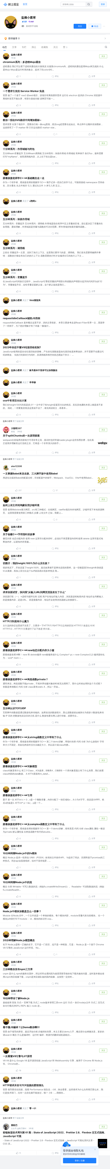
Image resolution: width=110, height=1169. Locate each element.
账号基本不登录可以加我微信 (43, 370)
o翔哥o (32, 201)
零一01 (32, 1108)
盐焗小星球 (16, 54)
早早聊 (32, 382)
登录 (103, 4)
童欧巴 (14, 1125)
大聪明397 (16, 428)
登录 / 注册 (80, 1160)
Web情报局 (34, 300)
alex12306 (16, 466)
